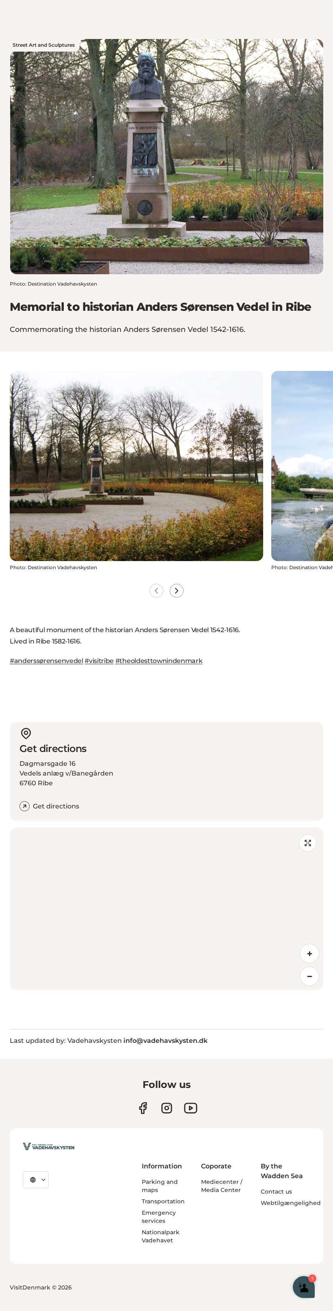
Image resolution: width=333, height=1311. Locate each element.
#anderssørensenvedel (46, 661)
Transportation (163, 1201)
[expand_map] (308, 843)
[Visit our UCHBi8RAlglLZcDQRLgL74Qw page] (191, 1108)
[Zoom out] (309, 976)
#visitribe (99, 661)
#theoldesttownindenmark (159, 661)
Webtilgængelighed (291, 1203)
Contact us (276, 1191)
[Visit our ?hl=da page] (167, 1108)
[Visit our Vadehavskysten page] (143, 1108)
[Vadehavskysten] (48, 1146)
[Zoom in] (309, 953)
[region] (166, 909)
